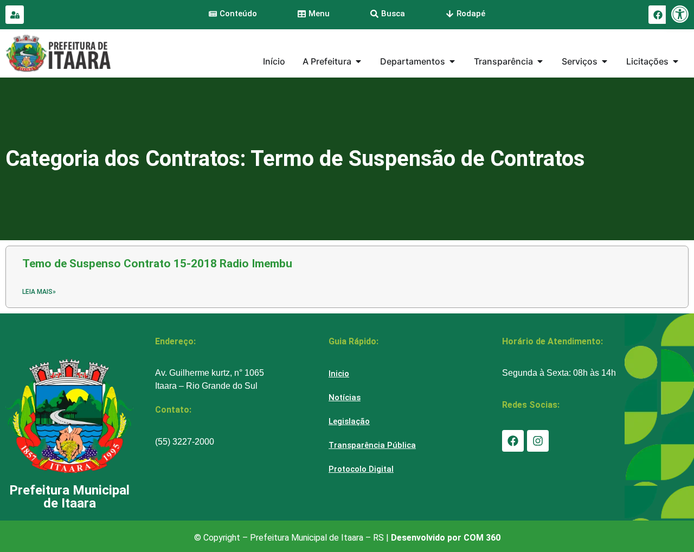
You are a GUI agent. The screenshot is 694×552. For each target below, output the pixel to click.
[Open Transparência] (540, 61)
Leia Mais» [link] (39, 292)
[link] (680, 14)
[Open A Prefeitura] (358, 61)
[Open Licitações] (675, 61)
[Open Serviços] (604, 61)
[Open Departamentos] (452, 61)
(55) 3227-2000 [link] (184, 441)
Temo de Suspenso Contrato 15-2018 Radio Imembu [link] (157, 263)
